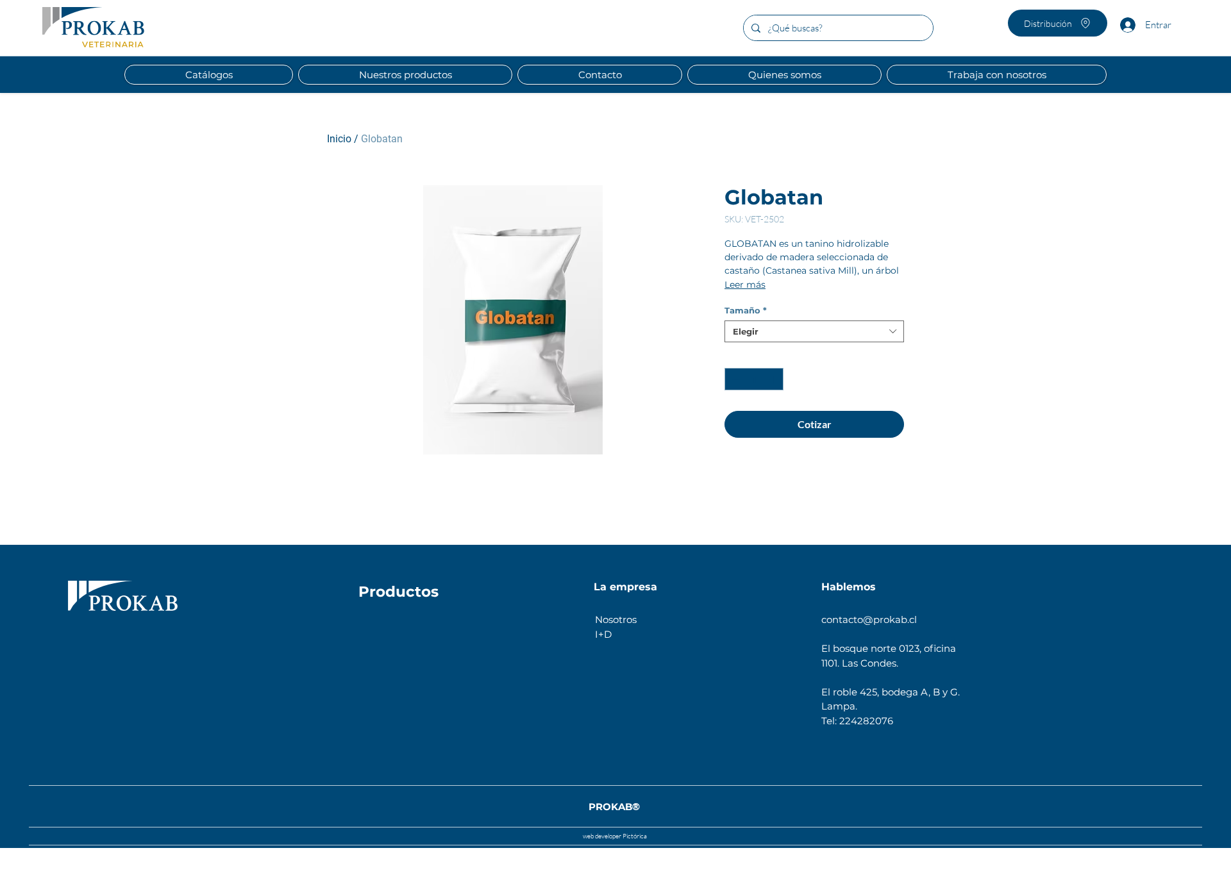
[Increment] (774, 379)
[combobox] (814, 331)
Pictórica (634, 836)
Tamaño (745, 310)
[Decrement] (734, 379)
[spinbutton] (754, 379)
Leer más (745, 284)
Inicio (339, 139)
